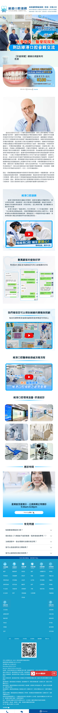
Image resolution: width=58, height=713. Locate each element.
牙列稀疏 (14, 580)
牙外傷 (50, 622)
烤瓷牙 (23, 575)
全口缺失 (5, 593)
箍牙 (13, 593)
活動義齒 (24, 593)
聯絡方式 (47, 638)
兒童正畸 (51, 614)
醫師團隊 (40, 638)
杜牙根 (32, 580)
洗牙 (4, 631)
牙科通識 (42, 580)
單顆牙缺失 (6, 580)
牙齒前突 (14, 588)
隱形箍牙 (14, 571)
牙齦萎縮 (51, 593)
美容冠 (23, 571)
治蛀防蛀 (51, 609)
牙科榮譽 (32, 638)
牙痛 (32, 588)
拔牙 (32, 584)
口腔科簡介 (16, 638)
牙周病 (50, 584)
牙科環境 (25, 638)
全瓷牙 (23, 580)
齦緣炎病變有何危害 (12, 132)
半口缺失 (5, 588)
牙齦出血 (51, 575)
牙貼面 (23, 597)
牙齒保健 (36, 89)
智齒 (32, 575)
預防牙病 (42, 588)
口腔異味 (42, 584)
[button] (24, 48)
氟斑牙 (23, 584)
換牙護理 (51, 627)
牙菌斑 (5, 627)
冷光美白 (5, 609)
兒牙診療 (51, 631)
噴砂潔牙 (5, 618)
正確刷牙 (42, 575)
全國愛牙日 (43, 571)
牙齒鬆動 (51, 588)
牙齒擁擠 (14, 575)
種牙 (4, 571)
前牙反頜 (14, 584)
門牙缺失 (5, 575)
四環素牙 (24, 588)
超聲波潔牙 (6, 614)
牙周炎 (50, 571)
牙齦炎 (50, 580)
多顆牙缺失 (6, 584)
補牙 (32, 571)
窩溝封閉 (51, 618)
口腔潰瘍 (33, 593)
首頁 (10, 638)
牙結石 (5, 622)
